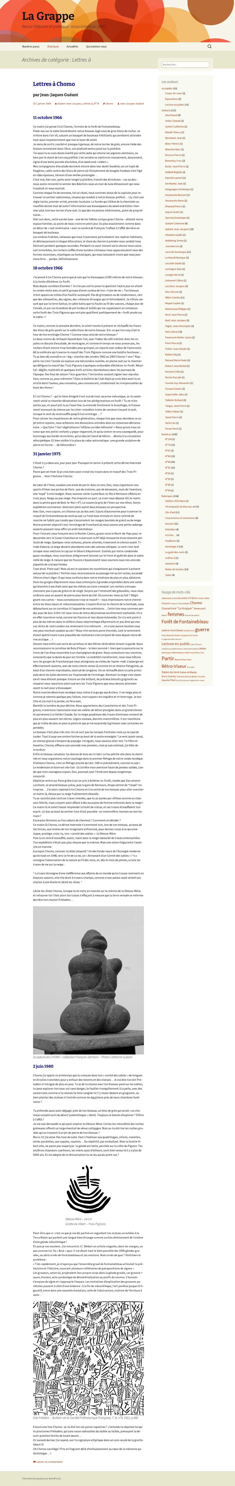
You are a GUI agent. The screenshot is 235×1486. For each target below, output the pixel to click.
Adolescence (166, 598)
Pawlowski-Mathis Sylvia (178, 337)
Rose (189, 659)
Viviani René (171, 428)
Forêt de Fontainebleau (185, 622)
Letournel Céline (174, 280)
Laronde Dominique (175, 252)
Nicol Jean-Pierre (174, 314)
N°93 (167, 479)
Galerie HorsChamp (172, 630)
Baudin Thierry (173, 132)
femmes (176, 614)
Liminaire (170, 563)
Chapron (173, 603)
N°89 (167, 456)
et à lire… (170, 535)
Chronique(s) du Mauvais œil (180, 506)
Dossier (169, 523)
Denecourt (199, 608)
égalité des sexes (198, 680)
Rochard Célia (172, 371)
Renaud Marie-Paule (176, 360)
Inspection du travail (189, 635)
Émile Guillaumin (183, 680)
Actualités (72, 46)
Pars (202, 652)
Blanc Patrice (172, 143)
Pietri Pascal (172, 343)
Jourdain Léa (172, 246)
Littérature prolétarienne (172, 649)
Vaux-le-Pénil (168, 680)
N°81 (167, 450)
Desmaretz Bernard (176, 195)
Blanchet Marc (173, 149)
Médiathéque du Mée (180, 652)
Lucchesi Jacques (175, 286)
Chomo (109, 103)
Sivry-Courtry (169, 676)
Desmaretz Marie (174, 200)
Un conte (201, 676)
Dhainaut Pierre (173, 206)
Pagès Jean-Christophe (178, 326)
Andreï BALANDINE (179, 598)
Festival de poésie (192, 615)
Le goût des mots (175, 552)
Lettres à (88, 103)
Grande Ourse (189, 630)
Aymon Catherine (174, 126)
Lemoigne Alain (173, 269)
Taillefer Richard (174, 400)
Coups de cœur (173, 93)
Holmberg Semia (174, 240)
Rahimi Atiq (171, 354)
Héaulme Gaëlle (173, 234)
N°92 (167, 473)
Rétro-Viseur (174, 666)
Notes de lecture (174, 569)
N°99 (167, 490)
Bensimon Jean (173, 138)
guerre (202, 629)
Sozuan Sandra (173, 388)
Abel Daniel (171, 115)
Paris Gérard (172, 331)
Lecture (178, 639)
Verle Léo (170, 423)
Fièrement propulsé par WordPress (41, 1478)
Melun (203, 648)
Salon (168, 575)
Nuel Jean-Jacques (175, 320)
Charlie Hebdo (183, 603)
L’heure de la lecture (191, 649)
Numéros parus (30, 46)
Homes (177, 635)
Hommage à (171, 546)
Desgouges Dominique (177, 189)
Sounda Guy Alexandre (177, 383)
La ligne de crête (168, 639)
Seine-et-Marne (188, 672)
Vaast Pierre (172, 417)
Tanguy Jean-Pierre (175, 405)
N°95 (167, 484)
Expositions (171, 99)
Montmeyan (166, 652)
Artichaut (201, 598)
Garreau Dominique (175, 217)
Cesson (166, 603)
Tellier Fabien (172, 411)
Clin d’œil (170, 512)
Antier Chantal (172, 120)
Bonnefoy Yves (173, 160)
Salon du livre (170, 672)
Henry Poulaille (168, 635)
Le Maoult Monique (175, 257)
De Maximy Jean (174, 183)
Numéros (166, 434)
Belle (207, 598)
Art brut (192, 598)
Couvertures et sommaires (180, 518)
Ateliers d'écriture (175, 501)
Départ (164, 615)
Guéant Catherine (174, 223)
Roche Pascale (173, 377)
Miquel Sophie (173, 303)
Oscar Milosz (194, 652)
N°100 (168, 439)
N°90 (167, 462)
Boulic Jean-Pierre (175, 166)
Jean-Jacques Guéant (132, 103)
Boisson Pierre (173, 155)
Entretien (170, 529)
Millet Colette (172, 297)
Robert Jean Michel (175, 366)
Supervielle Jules (174, 394)
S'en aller (191, 667)
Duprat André (172, 212)
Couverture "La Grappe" (177, 608)
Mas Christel (172, 291)
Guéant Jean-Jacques (69, 103)
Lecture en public (174, 104)
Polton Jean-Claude (176, 348)
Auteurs (166, 110)
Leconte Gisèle (173, 263)
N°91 (167, 467)
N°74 (96, 103)
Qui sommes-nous (96, 46)
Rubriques (53, 46)
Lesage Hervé (172, 274)
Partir (168, 658)
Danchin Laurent (173, 177)
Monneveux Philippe (176, 309)
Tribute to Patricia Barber (187, 676)
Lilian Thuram (196, 644)
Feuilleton (170, 540)
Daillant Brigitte (173, 172)
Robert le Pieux (181, 659)
